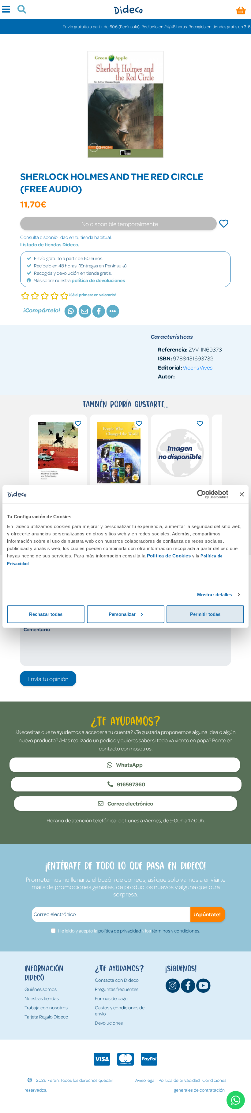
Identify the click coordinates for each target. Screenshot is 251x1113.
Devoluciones (109, 1023)
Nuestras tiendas (41, 998)
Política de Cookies (169, 555)
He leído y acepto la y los (129, 931)
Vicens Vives (197, 367)
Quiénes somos (40, 989)
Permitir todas (205, 613)
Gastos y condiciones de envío (119, 1010)
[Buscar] (19, 10)
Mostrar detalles (214, 594)
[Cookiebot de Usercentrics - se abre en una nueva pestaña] (201, 494)
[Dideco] (128, 10)
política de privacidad (119, 931)
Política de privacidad (179, 1080)
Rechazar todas (45, 613)
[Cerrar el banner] (242, 494)
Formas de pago (111, 998)
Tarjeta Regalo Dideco (46, 1017)
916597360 (130, 784)
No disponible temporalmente (119, 223)
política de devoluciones (98, 280)
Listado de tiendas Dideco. (49, 244)
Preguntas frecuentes (116, 989)
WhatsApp (129, 764)
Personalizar (122, 613)
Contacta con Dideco (117, 980)
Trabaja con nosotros (46, 1007)
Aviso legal (145, 1080)
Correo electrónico (130, 803)
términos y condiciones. (176, 931)
